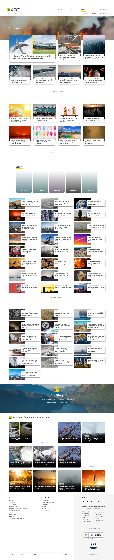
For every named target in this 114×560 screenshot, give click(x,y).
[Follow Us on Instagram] (87, 502)
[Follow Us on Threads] (99, 502)
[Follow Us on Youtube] (91, 502)
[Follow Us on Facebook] (83, 502)
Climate (17, 14)
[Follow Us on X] (103, 502)
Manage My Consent (14, 510)
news (11, 14)
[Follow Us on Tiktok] (95, 502)
